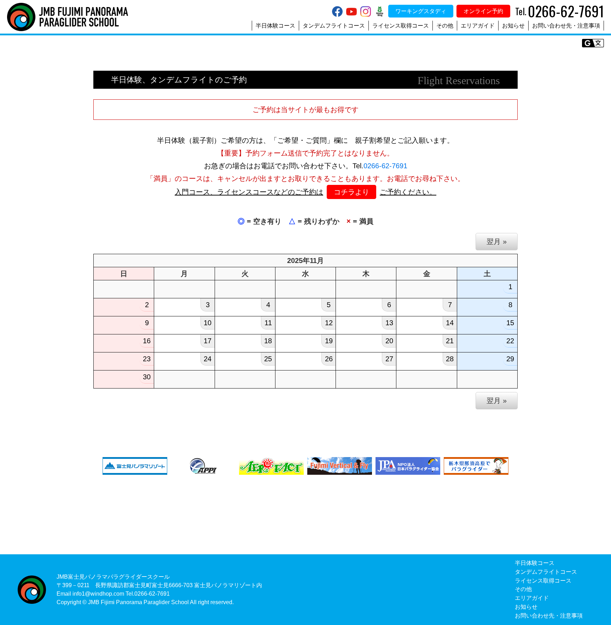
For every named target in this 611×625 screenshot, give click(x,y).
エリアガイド (478, 26)
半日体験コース (275, 26)
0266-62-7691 (385, 166)
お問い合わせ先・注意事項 (566, 26)
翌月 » (497, 241)
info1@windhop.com (98, 594)
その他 (444, 26)
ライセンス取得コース (400, 26)
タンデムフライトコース (334, 26)
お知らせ (513, 26)
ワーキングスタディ (420, 11)
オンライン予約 (483, 11)
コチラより (351, 192)
